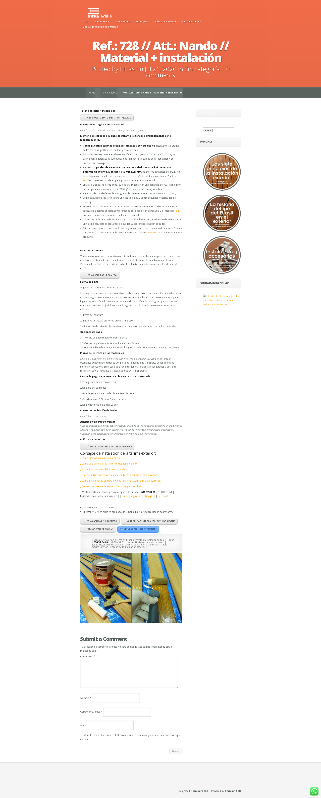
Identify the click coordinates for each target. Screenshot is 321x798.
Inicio (85, 21)
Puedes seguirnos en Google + (139, 496)
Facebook (163, 496)
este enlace (154, 232)
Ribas (127, 69)
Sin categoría (202, 69)
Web (82, 725)
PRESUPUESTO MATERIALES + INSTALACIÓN (108, 117)
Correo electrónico (91, 711)
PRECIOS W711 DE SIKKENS (99, 529)
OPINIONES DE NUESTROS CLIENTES (138, 529)
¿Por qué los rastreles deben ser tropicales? (103, 469)
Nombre (85, 698)
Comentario (87, 656)
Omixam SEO (200, 790)
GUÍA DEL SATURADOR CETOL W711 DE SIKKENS (151, 521)
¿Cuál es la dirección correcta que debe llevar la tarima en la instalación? (119, 475)
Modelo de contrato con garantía (100, 26)
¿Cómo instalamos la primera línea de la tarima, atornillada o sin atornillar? (120, 480)
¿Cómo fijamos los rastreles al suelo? (100, 458)
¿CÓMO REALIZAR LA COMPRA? (102, 275)
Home (91, 92)
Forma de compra (191, 21)
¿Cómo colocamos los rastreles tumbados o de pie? (108, 463)
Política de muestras (165, 21)
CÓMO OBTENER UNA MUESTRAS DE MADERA (109, 446)
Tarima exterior (122, 21)
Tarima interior (101, 21)
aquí (85, 180)
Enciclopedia (142, 21)
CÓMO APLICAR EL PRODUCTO (101, 521)
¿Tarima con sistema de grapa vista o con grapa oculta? (110, 486)
